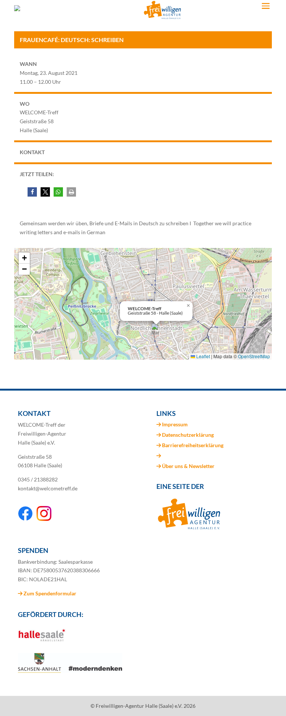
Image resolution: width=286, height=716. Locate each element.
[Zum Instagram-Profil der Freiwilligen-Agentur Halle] (43, 519)
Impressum (175, 424)
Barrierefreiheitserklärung (192, 445)
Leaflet (202, 356)
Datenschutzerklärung (188, 435)
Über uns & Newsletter (188, 466)
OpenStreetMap (254, 356)
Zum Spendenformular (49, 593)
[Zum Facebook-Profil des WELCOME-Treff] (25, 519)
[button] (32, 192)
